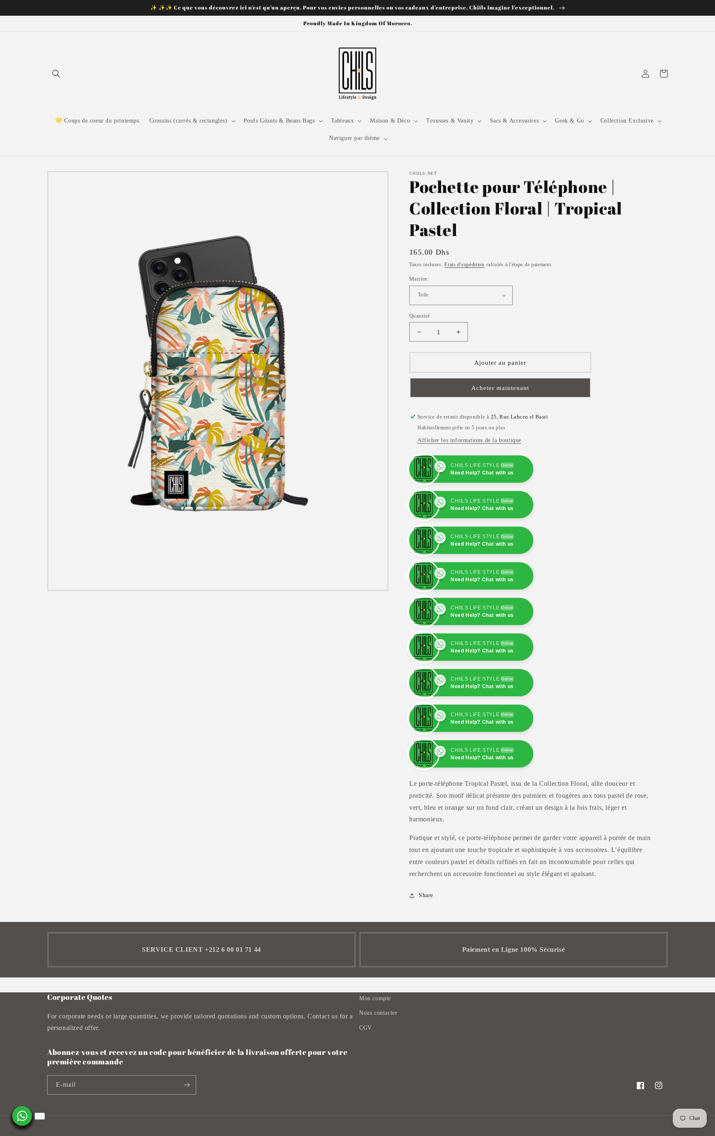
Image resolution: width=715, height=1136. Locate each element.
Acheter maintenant (500, 388)
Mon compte (375, 1034)
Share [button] (426, 931)
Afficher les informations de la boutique (469, 440)
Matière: (419, 279)
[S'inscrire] (187, 1120)
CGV (365, 1063)
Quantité (419, 316)
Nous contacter (378, 1048)
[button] (56, 74)
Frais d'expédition (464, 264)
